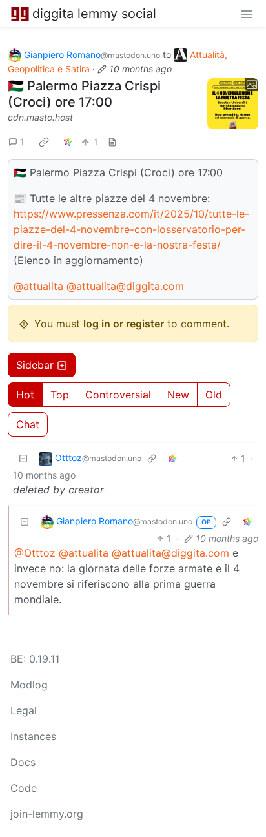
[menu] (247, 13)
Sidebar (35, 364)
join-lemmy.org (46, 813)
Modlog (29, 684)
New (178, 394)
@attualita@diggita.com (125, 286)
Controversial (118, 394)
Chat (27, 424)
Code (23, 787)
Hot (25, 394)
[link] (43, 141)
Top (59, 394)
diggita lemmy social (94, 13)
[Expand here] (232, 103)
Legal (23, 710)
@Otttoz (35, 552)
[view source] (112, 141)
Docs (23, 762)
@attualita (38, 286)
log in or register (123, 323)
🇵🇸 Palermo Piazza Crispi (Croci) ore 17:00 (84, 94)
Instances (33, 736)
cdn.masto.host (40, 117)
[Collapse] (23, 458)
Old (213, 394)
